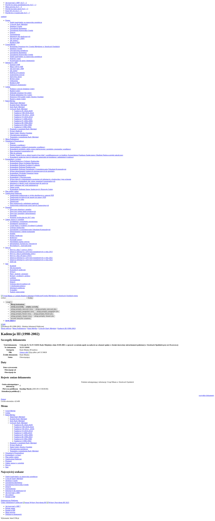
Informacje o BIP (11, 63)
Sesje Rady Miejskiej (17, 107)
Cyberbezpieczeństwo (17, 286)
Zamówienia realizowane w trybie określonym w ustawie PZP (32, 195)
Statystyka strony (16, 77)
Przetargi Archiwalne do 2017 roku (22, 217)
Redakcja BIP (15, 42)
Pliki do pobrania (16, 153)
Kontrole (13, 266)
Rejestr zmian (14, 79)
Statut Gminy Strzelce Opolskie (21, 133)
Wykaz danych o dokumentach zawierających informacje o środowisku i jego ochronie (40, 179)
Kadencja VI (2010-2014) (23, 117)
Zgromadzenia (15, 34)
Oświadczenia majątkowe (19, 51)
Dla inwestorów (15, 268)
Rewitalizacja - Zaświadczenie (20, 246)
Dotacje (12, 32)
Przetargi (8, 207)
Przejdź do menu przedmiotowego (20, 5)
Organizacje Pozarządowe (14, 141)
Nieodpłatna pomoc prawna (19, 242)
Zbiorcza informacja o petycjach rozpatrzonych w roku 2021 (31, 258)
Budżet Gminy (15, 91)
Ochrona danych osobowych (20, 284)
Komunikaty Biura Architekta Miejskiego (24, 163)
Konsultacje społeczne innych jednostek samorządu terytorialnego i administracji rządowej (42, 157)
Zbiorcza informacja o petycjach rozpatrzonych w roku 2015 (31, 252)
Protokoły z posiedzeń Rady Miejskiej (23, 129)
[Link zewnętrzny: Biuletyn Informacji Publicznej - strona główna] (3, 324)
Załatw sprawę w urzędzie (14, 219)
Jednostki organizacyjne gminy (21, 93)
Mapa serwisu (13, 7)
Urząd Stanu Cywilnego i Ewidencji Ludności (26, 225)
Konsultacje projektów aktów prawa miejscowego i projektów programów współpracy (40, 149)
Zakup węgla (14, 187)
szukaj (3, 298)
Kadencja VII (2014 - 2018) (24, 115)
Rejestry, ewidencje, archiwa (20, 276)
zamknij (3, 17)
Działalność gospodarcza (18, 223)
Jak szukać (13, 71)
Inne (7, 264)
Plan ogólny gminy (12, 191)
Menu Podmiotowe (12, 139)
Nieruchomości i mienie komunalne (22, 232)
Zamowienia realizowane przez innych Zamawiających (29, 205)
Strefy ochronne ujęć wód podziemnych (24, 185)
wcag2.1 (9, 302)
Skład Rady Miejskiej (17, 103)
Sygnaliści (13, 290)
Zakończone (14, 201)
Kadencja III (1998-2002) (23, 123)
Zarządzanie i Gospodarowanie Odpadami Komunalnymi (30, 230)
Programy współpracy (17, 145)
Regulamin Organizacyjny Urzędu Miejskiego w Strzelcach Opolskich (35, 46)
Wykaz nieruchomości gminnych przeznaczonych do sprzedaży (32, 171)
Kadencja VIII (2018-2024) (24, 113)
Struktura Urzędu (16, 26)
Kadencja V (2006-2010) (23, 119)
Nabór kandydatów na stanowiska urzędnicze (26, 22)
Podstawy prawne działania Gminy (22, 89)
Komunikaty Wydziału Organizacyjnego (24, 173)
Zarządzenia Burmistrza (18, 28)
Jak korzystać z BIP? (16, 3)
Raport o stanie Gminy (18, 99)
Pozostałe (13, 215)
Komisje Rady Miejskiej (18, 105)
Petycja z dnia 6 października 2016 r (22, 254)
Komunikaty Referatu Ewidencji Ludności (25, 165)
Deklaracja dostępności (18, 85)
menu (76, 296)
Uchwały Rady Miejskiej (19, 24)
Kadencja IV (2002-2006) (23, 121)
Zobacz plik (24, 352)
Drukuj (3, 399)
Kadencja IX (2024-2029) (23, 111)
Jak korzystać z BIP (17, 69)
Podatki (12, 234)
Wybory (13, 272)
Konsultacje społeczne (18, 270)
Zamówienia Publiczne (13, 193)
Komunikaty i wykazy (13, 159)
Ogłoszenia (14, 81)
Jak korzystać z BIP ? (12, 506)
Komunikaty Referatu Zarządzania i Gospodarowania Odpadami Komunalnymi (38, 169)
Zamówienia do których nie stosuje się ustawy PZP (28, 197)
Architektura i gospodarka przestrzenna (24, 221)
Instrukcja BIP (15, 65)
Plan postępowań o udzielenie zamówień (24, 203)
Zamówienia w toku (17, 199)
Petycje (8, 248)
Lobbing (13, 278)
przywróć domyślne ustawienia (21, 318)
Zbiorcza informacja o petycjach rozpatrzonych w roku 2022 (31, 260)
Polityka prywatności (17, 73)
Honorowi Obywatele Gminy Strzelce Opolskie (27, 97)
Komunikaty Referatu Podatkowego (22, 167)
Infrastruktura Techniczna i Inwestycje (23, 244)
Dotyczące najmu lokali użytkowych (23, 211)
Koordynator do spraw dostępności (22, 61)
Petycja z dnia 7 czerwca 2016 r (21, 250)
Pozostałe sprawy (16, 240)
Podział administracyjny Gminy (21, 95)
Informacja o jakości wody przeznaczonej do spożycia (29, 183)
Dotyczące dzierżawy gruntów (20, 209)
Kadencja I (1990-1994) (22, 127)
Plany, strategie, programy (19, 274)
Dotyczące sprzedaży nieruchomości (23, 213)
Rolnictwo (13, 238)
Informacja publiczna (17, 288)
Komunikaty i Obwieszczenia (20, 177)
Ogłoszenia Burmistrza (18, 175)
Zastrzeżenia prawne (17, 75)
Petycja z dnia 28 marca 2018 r (21, 256)
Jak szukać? (14, 40)
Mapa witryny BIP (16, 67)
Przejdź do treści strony (16, 9)
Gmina (7, 87)
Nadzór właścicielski (17, 292)
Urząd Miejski (10, 44)
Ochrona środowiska (17, 227)
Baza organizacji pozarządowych (21, 151)
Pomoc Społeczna (16, 236)
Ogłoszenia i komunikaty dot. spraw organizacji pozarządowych (32, 181)
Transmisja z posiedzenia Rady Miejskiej (24, 137)
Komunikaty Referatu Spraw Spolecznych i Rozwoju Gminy (31, 189)
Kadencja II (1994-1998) (23, 125)
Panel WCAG (13, 11)
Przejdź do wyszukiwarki (17, 13)
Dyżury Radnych (16, 131)
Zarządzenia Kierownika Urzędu (21, 30)
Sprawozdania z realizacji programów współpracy (27, 147)
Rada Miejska (10, 101)
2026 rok (13, 262)
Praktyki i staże (15, 59)
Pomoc (7, 20)
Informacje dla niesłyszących (20, 36)
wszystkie (206, 395)
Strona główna (6, 328)
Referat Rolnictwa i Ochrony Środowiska (24, 161)
